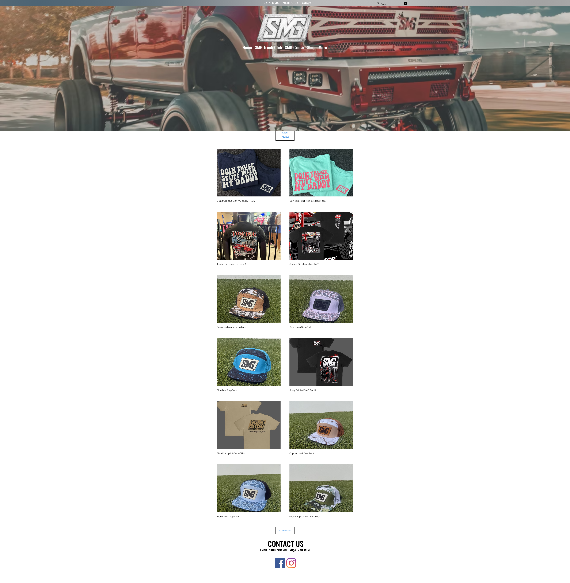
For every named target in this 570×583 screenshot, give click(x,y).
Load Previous (285, 134)
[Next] (553, 69)
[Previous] (17, 69)
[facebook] (280, 563)
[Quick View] (249, 172)
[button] (405, 3)
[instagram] (291, 563)
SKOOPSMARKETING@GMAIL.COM (289, 550)
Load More (284, 530)
